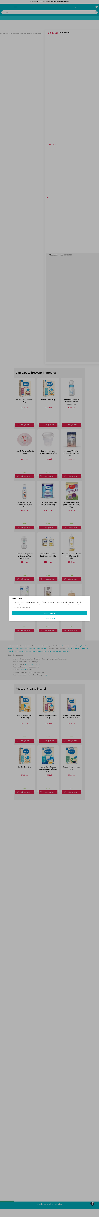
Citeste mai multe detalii (21, 607)
